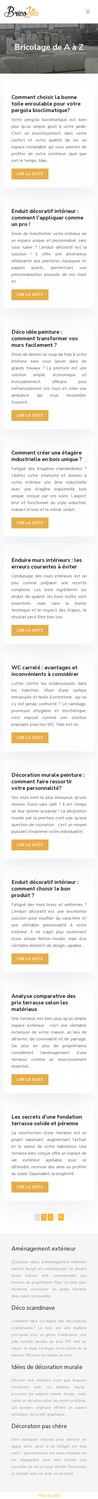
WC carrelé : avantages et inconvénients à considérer (45, 671)
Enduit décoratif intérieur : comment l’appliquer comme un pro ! (47, 217)
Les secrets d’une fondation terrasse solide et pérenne (46, 1120)
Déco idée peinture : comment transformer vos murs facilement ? (44, 338)
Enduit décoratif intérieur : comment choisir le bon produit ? (45, 888)
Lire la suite (30, 173)
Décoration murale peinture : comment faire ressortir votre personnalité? (47, 781)
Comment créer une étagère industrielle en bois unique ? (46, 456)
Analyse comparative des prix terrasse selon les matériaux (43, 1002)
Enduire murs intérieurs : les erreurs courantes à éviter (46, 563)
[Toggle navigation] (88, 12)
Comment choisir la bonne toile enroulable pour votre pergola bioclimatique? (46, 104)
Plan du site (49, 1495)
